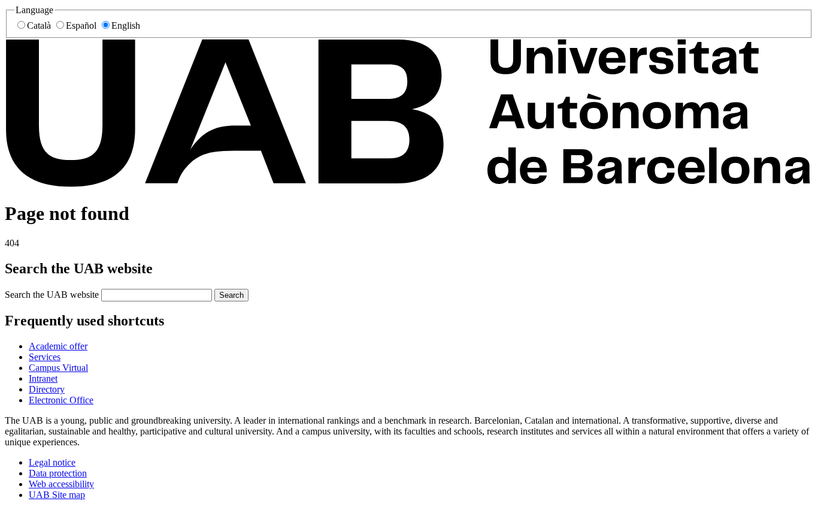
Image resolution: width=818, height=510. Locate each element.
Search (231, 295)
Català (39, 25)
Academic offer (58, 346)
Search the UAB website (52, 294)
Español (81, 25)
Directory (47, 389)
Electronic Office (61, 400)
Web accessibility (61, 484)
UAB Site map (57, 495)
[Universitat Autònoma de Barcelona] (409, 184)
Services (44, 357)
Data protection (58, 473)
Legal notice (52, 462)
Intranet (43, 378)
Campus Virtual (58, 368)
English (125, 25)
